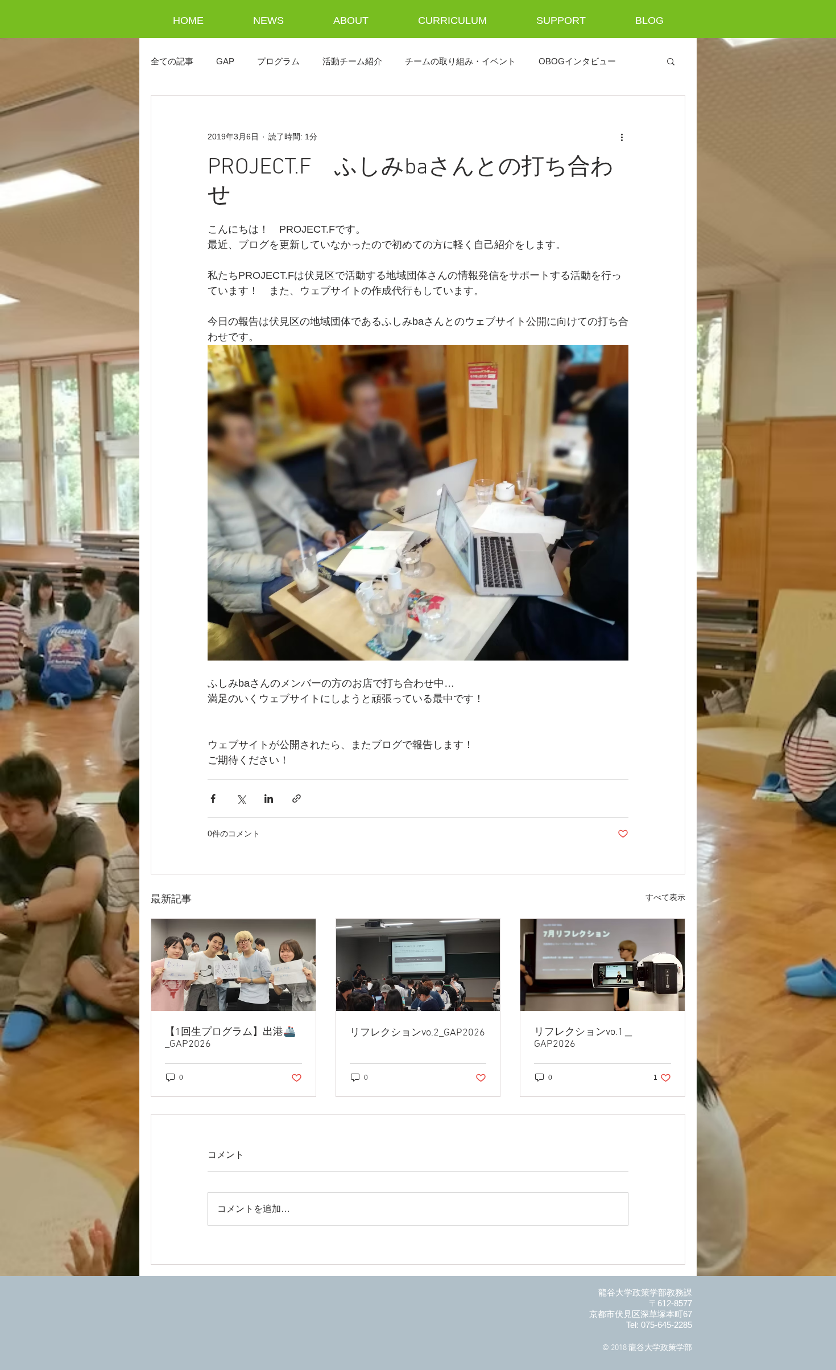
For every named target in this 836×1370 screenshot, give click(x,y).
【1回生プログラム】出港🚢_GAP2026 (230, 1038)
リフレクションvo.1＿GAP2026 (584, 1038)
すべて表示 (665, 897)
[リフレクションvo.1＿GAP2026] (602, 965)
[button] (670, 60)
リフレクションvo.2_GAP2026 (417, 1033)
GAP (225, 61)
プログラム (278, 61)
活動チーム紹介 (352, 61)
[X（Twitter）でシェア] (240, 798)
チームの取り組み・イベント (460, 61)
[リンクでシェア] (296, 798)
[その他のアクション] (621, 136)
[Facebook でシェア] (213, 798)
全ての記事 (172, 61)
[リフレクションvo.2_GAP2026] (418, 965)
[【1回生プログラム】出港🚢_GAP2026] (233, 965)
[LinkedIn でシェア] (268, 798)
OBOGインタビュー (577, 61)
